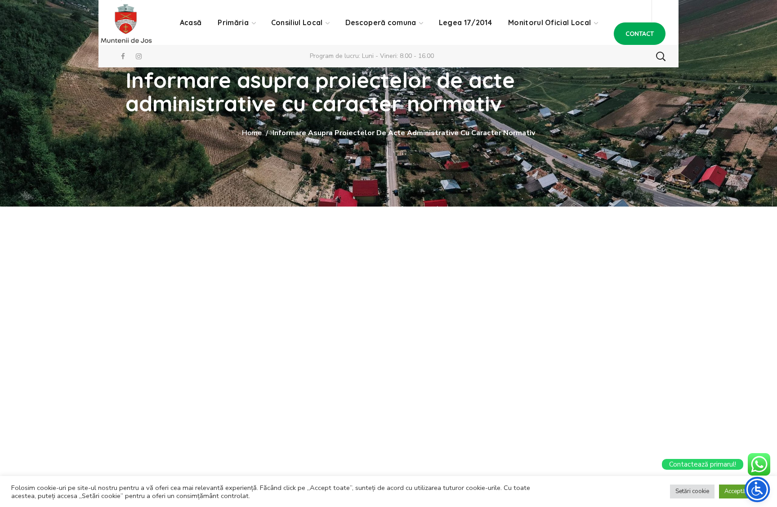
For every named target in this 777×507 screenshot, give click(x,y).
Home (252, 133)
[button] (639, 33)
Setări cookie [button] (692, 491)
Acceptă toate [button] (742, 491)
